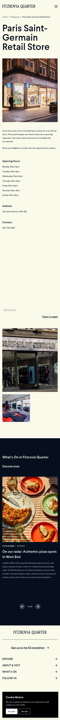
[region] (30, 276)
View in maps (50, 316)
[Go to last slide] (22, 606)
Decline (24, 711)
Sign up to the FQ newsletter (28, 647)
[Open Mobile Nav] (56, 6)
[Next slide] (37, 606)
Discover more (11, 466)
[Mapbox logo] (9, 310)
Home (5, 17)
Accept (11, 711)
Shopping (15, 17)
